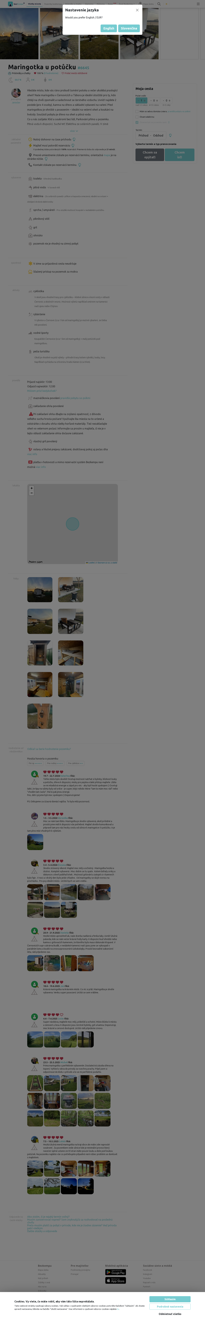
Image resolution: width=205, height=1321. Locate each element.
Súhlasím (170, 1299)
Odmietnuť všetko (170, 1314)
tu (118, 1309)
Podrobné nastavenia (170, 1306)
